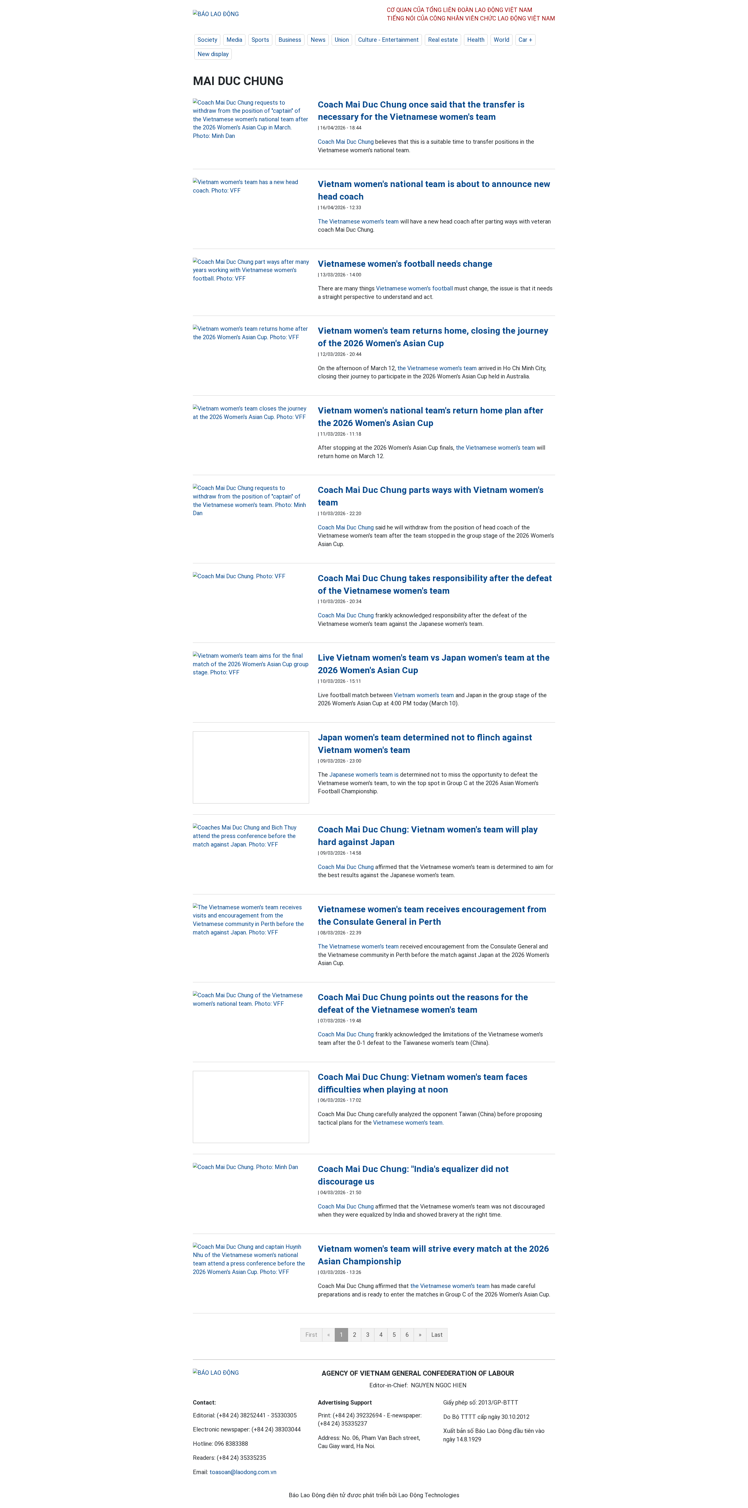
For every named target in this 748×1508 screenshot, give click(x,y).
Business (289, 39)
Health (475, 39)
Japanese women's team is (364, 774)
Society (207, 39)
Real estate (443, 39)
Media (234, 39)
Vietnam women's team (424, 695)
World (501, 39)
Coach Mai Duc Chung (346, 141)
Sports (260, 39)
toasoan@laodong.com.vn (242, 1472)
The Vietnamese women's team (358, 221)
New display (213, 54)
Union (342, 39)
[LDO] (251, 119)
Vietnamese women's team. (408, 1122)
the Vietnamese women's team (437, 368)
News (318, 39)
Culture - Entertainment (388, 39)
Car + (525, 39)
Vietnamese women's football (414, 288)
